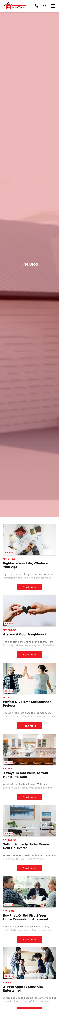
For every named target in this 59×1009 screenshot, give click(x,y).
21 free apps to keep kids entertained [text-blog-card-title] (23, 988)
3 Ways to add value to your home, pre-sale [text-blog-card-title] (25, 775)
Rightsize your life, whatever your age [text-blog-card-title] (26, 565)
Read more (29, 587)
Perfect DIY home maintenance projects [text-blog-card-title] (27, 703)
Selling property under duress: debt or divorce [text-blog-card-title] (27, 846)
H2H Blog (9, 552)
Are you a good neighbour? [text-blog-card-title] (24, 634)
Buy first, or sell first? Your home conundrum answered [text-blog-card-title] (25, 917)
